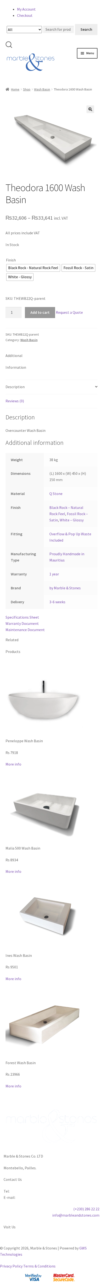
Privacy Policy (11, 1266)
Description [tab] (15, 386)
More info (13, 764)
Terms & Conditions (39, 1266)
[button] (90, 109)
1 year (54, 574)
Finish (11, 260)
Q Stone (56, 493)
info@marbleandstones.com (75, 1215)
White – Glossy (72, 520)
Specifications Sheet (22, 617)
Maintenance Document (25, 629)
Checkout (25, 15)
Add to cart (40, 312)
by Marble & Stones (65, 587)
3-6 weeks (57, 601)
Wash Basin (42, 89)
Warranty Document (22, 623)
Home (15, 89)
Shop (26, 89)
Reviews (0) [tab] (15, 400)
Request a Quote (69, 312)
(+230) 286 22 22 (86, 1209)
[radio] (33, 267)
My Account (26, 9)
